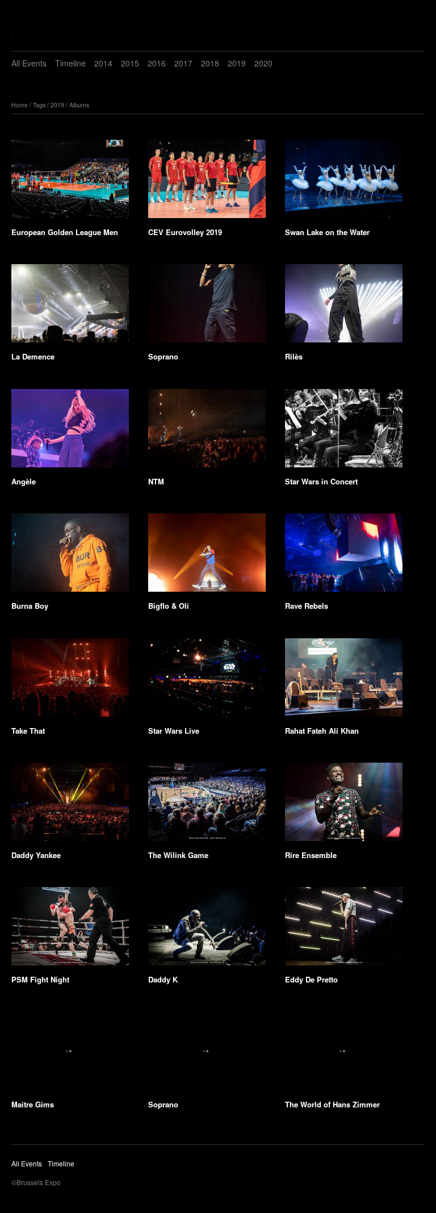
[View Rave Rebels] (344, 556)
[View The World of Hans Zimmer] (344, 1055)
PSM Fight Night (40, 979)
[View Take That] (70, 681)
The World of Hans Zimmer (332, 1104)
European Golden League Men (64, 232)
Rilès (294, 356)
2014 (103, 63)
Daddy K (163, 979)
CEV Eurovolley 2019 (185, 232)
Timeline (70, 63)
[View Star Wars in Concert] (344, 432)
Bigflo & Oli (168, 605)
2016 (157, 63)
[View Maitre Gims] (70, 1055)
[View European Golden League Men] (70, 183)
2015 (130, 63)
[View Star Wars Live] (207, 681)
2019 (237, 63)
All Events (29, 63)
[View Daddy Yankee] (70, 806)
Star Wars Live (173, 730)
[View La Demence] (70, 307)
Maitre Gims (32, 1104)
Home (19, 105)
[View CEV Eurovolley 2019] (207, 183)
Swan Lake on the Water (327, 232)
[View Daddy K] (207, 930)
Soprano (163, 356)
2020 (263, 63)
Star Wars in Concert (321, 481)
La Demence (32, 356)
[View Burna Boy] (70, 556)
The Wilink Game (178, 855)
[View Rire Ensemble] (344, 806)
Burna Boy (29, 605)
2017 (183, 63)
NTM (156, 481)
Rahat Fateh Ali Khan (322, 730)
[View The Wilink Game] (207, 806)
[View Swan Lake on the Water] (344, 183)
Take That (28, 730)
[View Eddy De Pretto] (344, 930)
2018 (210, 63)
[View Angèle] (70, 432)
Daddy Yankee (36, 855)
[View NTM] (207, 432)
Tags (39, 105)
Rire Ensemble (311, 855)
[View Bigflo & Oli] (207, 556)
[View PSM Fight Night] (70, 930)
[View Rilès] (344, 307)
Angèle (23, 481)
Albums (79, 105)
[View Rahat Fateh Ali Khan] (344, 681)
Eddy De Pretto (311, 979)
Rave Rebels (306, 605)
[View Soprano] (207, 307)
